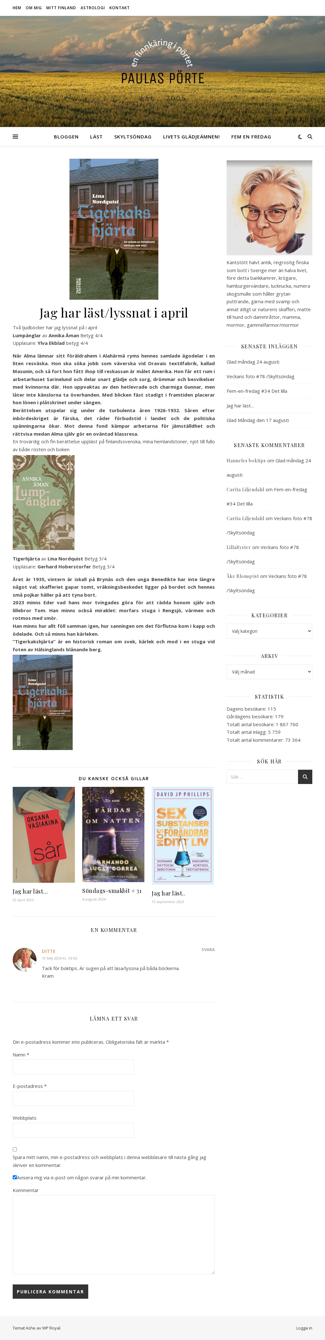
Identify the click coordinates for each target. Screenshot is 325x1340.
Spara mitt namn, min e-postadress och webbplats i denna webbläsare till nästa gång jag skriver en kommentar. (109, 1161)
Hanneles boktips (246, 461)
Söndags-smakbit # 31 (112, 890)
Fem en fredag (251, 136)
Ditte (49, 951)
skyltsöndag (133, 136)
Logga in (304, 1328)
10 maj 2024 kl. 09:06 (59, 958)
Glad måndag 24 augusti (253, 361)
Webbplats (24, 1118)
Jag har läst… (30, 891)
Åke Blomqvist (243, 576)
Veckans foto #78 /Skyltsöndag (261, 376)
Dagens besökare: (247, 709)
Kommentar (26, 1190)
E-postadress (30, 1086)
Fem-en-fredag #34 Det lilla (257, 391)
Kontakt (119, 7)
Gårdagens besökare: (251, 716)
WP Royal (51, 1328)
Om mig (34, 7)
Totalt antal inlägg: (247, 732)
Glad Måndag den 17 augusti (258, 420)
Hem (17, 7)
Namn (21, 1054)
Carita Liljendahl (245, 489)
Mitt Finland (61, 7)
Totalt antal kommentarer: (256, 740)
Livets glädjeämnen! (191, 136)
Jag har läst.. (168, 893)
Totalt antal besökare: (251, 724)
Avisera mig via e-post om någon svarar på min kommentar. (82, 1177)
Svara (208, 949)
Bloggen (66, 136)
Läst (96, 136)
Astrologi (93, 7)
